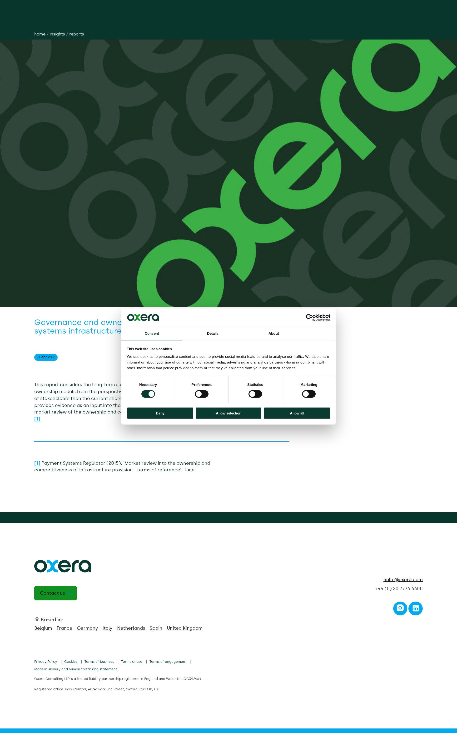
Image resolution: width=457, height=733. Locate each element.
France (64, 628)
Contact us (52, 593)
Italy (107, 628)
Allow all (297, 413)
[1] (37, 463)
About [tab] (273, 333)
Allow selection (228, 413)
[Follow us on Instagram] (400, 610)
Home (39, 34)
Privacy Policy (45, 661)
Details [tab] (213, 333)
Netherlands (131, 628)
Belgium (43, 628)
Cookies (70, 661)
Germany (87, 628)
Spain (156, 628)
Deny (160, 413)
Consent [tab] (152, 333)
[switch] (202, 394)
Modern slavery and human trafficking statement (75, 669)
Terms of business (99, 661)
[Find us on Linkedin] (415, 610)
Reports (76, 34)
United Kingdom (185, 628)
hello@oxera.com (403, 579)
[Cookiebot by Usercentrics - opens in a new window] (309, 317)
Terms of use (131, 661)
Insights (57, 34)
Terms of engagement (168, 661)
